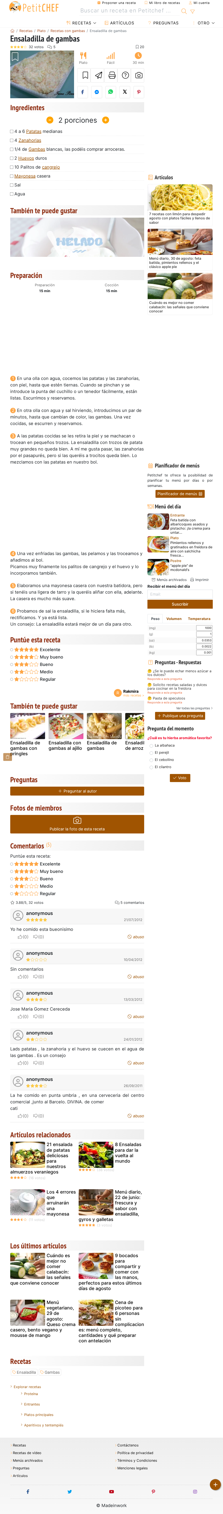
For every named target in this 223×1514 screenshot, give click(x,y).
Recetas (81, 23)
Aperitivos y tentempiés (43, 1425)
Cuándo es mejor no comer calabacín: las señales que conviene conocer (40, 1269)
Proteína (31, 1394)
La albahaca (165, 745)
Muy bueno (51, 657)
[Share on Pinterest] (138, 92)
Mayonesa (24, 176)
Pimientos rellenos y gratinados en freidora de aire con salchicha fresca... (191, 549)
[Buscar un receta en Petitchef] (184, 11)
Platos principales (38, 1414)
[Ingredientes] (7, 757)
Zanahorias (30, 140)
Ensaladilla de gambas (102, 745)
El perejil (162, 752)
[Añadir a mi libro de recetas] (84, 75)
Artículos (121, 23)
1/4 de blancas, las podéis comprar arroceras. (69, 149)
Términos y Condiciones (137, 1460)
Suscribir (180, 604)
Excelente (49, 649)
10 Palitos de (37, 167)
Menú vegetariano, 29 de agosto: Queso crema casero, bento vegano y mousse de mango (43, 1319)
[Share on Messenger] (96, 92)
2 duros (30, 158)
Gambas (37, 149)
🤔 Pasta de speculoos (166, 698)
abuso (138, 937)
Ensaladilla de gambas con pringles (25, 748)
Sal (17, 185)
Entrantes (32, 1404)
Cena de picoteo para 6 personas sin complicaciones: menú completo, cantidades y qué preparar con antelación (111, 1321)
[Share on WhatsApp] (110, 92)
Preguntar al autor (80, 791)
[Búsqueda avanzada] (192, 12)
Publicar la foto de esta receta (77, 829)
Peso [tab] (155, 618)
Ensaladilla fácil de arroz (142, 745)
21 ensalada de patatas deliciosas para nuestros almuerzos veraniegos (41, 1158)
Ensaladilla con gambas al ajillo (65, 745)
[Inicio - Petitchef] (12, 31)
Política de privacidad (135, 1453)
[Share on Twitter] (124, 92)
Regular (47, 679)
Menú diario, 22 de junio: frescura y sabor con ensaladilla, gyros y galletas (110, 1205)
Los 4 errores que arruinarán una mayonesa (61, 1203)
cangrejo (51, 167)
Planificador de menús (177, 493)
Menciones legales (132, 1468)
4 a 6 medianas (38, 131)
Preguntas (165, 23)
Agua (19, 193)
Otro (203, 23)
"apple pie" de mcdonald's (181, 568)
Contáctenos (128, 1445)
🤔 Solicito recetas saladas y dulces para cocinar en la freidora (177, 687)
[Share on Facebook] (82, 92)
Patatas (33, 131)
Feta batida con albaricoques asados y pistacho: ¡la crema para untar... (190, 526)
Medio (46, 671)
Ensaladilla (26, 1372)
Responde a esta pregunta (164, 679)
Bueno (46, 664)
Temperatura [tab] (199, 618)
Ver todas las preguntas (193, 708)
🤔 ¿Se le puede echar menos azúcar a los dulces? (179, 673)
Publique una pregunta (182, 715)
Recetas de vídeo (27, 1453)
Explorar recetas (27, 1387)
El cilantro (163, 767)
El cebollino (164, 759)
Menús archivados (171, 579)
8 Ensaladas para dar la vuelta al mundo (128, 1153)
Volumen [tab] (174, 618)
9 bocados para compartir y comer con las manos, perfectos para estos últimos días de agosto (110, 1272)
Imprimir (201, 579)
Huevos (26, 158)
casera (32, 176)
